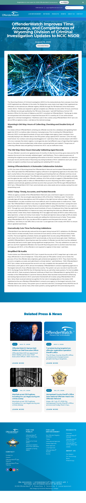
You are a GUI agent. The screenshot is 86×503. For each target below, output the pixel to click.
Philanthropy (70, 460)
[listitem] (43, 2)
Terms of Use (50, 486)
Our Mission (69, 454)
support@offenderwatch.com (54, 7)
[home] (10, 14)
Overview (69, 433)
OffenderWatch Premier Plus (71, 440)
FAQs (27, 439)
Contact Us (9, 455)
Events (48, 454)
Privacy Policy (38, 486)
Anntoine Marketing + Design (48, 488)
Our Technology (71, 456)
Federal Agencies (51, 443)
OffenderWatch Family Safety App (31, 436)
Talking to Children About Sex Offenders (32, 445)
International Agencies (53, 441)
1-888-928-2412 (39, 7)
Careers (8, 457)
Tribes (48, 439)
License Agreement (64, 486)
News (68, 458)
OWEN (68, 447)
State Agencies (50, 445)
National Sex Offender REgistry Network (43, 484)
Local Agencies (50, 447)
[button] (34, 14)
